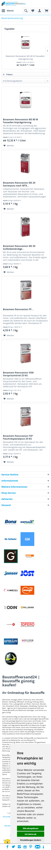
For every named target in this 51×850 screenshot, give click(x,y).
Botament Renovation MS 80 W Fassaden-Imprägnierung (25, 57)
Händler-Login (10, 825)
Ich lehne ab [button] (30, 834)
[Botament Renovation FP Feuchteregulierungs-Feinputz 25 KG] (25, 291)
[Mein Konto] (39, 11)
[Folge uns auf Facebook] (7, 846)
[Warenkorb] (46, 11)
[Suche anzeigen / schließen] (25, 11)
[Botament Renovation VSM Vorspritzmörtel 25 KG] (25, 354)
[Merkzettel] (32, 11)
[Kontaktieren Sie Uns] (37, 846)
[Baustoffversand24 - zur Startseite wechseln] (13, 3)
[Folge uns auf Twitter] (13, 846)
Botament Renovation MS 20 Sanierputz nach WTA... (19, 184)
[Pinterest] (30, 846)
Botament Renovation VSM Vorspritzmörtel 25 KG (18, 374)
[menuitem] (7, 11)
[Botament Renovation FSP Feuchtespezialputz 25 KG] (25, 417)
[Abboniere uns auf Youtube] (25, 846)
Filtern (9, 74)
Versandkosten (8, 816)
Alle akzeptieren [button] (30, 828)
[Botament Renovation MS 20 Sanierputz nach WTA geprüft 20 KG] (25, 164)
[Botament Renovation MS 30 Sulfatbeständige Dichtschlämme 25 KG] (25, 227)
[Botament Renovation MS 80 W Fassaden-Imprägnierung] (25, 43)
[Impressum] (43, 846)
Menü (10, 10)
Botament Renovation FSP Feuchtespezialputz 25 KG (18, 437)
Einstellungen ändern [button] (30, 840)
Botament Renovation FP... (18, 309)
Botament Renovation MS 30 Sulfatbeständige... (19, 247)
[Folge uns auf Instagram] (19, 846)
